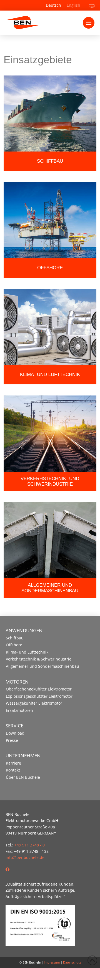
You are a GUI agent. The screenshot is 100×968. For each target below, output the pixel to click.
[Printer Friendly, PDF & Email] (91, 5)
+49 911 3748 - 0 (29, 845)
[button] (88, 23)
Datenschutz (72, 962)
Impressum (52, 962)
